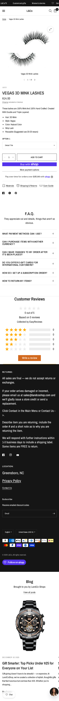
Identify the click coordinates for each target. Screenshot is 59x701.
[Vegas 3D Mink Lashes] (50, 29)
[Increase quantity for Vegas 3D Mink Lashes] (13, 157)
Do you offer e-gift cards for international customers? (20, 264)
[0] (55, 10)
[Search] (50, 10)
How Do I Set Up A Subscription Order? (24, 273)
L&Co (30, 11)
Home (4, 19)
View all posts (29, 592)
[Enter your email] (54, 513)
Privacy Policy (11, 480)
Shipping (5, 102)
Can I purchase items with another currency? (22, 243)
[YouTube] (19, 455)
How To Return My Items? (17, 281)
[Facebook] (5, 455)
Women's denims (35, 3)
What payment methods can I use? (22, 233)
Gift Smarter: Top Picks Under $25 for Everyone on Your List (28, 665)
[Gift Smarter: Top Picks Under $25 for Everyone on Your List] (29, 625)
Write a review (29, 358)
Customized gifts (16, 3)
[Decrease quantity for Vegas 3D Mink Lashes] (4, 157)
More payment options (29, 169)
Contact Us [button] (7, 488)
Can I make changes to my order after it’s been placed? (25, 253)
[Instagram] (12, 455)
